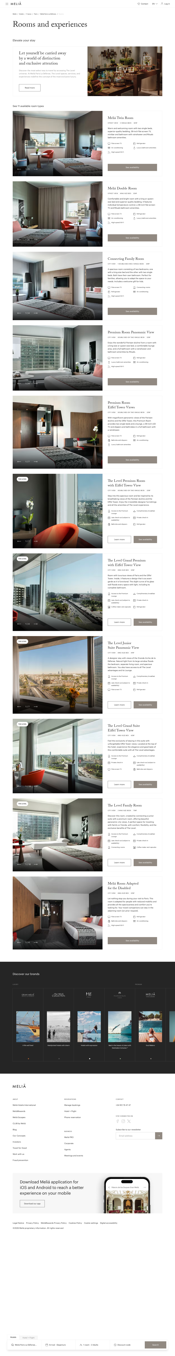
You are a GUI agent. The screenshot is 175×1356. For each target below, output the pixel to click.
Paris (36, 14)
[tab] (13, 1337)
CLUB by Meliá (19, 1123)
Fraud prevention (20, 1160)
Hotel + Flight (70, 1111)
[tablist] (87, 1337)
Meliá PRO (69, 1137)
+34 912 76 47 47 (123, 1105)
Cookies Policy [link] (75, 1223)
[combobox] (155, 3)
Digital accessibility (108, 1223)
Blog (15, 1129)
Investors (17, 1142)
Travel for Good (20, 1148)
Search (155, 1345)
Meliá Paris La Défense (48, 14)
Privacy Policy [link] (32, 1223)
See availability (132, 167)
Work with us (18, 1154)
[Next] (36, 169)
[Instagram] (123, 1121)
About (15, 1099)
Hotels (21, 14)
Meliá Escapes (19, 1117)
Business (68, 1131)
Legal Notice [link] (18, 1223)
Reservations (70, 1099)
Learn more (119, 539)
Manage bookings (72, 1105)
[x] (129, 1121)
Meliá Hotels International (24, 1105)
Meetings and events (73, 1155)
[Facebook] (117, 1121)
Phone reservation (72, 1117)
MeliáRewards (19, 1111)
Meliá (14, 14)
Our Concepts (19, 1135)
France (28, 14)
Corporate (69, 1143)
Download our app (32, 1203)
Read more (30, 88)
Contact (119, 1099)
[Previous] (19, 169)
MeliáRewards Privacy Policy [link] (54, 1223)
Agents (67, 1149)
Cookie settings (91, 1223)
